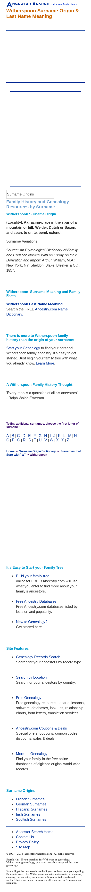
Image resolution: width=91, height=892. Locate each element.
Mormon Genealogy (32, 754)
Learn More (45, 363)
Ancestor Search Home (34, 832)
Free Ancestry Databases (36, 601)
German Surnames (31, 804)
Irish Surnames (28, 814)
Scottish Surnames (31, 819)
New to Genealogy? (31, 622)
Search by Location (31, 677)
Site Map (23, 847)
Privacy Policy (27, 842)
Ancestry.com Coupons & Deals (41, 728)
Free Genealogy (28, 698)
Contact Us (25, 837)
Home (10, 451)
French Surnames (30, 799)
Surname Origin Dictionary (37, 451)
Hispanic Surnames (31, 809)
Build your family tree (32, 576)
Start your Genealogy (23, 348)
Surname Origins (20, 194)
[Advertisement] (45, 56)
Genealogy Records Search (38, 657)
